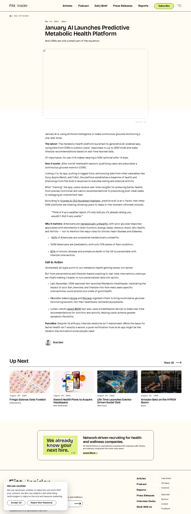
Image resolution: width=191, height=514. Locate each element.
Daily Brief (101, 6)
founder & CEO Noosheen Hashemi (80, 201)
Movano (87, 298)
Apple (73, 298)
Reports (143, 6)
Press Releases (122, 6)
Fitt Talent (165, 483)
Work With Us (144, 507)
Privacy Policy (42, 511)
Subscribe (165, 495)
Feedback (165, 509)
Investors (165, 488)
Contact (164, 504)
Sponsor (164, 499)
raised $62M (74, 309)
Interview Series (146, 501)
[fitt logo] (19, 5)
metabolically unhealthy (94, 224)
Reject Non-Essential (41, 503)
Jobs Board (166, 478)
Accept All (16, 503)
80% (53, 251)
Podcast (83, 6)
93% (54, 237)
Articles (67, 6)
